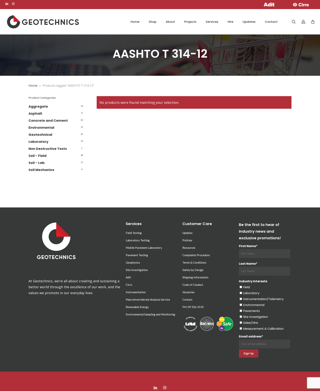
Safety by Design (193, 270)
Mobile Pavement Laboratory (144, 247)
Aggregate (38, 106)
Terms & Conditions (194, 262)
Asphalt (35, 113)
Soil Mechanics (41, 169)
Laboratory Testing (138, 240)
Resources (188, 247)
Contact (187, 299)
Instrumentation (136, 292)
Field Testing (134, 232)
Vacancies (188, 292)
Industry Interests (253, 281)
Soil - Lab (37, 162)
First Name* (248, 246)
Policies (187, 240)
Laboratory (38, 141)
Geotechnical (40, 134)
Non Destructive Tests (48, 148)
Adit (128, 277)
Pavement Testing (137, 255)
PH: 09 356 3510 (193, 307)
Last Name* (248, 264)
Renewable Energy (137, 307)
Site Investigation (137, 270)
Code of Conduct (192, 284)
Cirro (129, 284)
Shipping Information (195, 277)
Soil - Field (37, 155)
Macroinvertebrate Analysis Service (148, 299)
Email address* (251, 336)
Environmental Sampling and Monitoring (150, 314)
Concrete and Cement (48, 120)
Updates (187, 232)
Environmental (41, 127)
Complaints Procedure (196, 255)
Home (33, 85)
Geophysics (133, 262)
